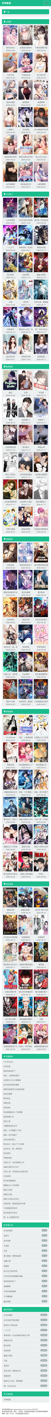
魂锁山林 (41, 447)
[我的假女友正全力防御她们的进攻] (10, 952)
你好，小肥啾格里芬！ (12, 1075)
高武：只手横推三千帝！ (13, 1130)
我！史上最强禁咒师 (11, 1217)
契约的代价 (10, 47)
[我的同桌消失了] (25, 552)
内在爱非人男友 (26, 501)
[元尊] (10, 289)
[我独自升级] (41, 234)
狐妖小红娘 (10, 701)
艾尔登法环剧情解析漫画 (13, 1276)
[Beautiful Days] (41, 144)
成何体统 (10, 619)
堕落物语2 (41, 356)
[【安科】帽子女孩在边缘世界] (41, 897)
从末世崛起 (10, 220)
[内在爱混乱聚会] (25, 462)
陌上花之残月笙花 (11, 1271)
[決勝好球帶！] (25, 897)
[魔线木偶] (10, 897)
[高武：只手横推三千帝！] (25, 779)
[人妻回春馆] (41, 171)
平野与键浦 (10, 529)
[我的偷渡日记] (25, 171)
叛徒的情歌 (26, 529)
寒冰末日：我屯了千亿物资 (13, 1144)
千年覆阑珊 (8, 1296)
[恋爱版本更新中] (25, 35)
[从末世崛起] (10, 207)
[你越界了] (41, 407)
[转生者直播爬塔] (41, 661)
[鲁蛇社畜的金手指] (25, 144)
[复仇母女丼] (10, 344)
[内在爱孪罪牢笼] (10, 489)
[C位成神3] (25, 661)
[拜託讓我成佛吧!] (25, 1006)
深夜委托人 (26, 420)
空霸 (41, 1019)
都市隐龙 (41, 592)
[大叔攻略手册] (10, 434)
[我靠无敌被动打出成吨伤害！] (10, 579)
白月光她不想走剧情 (11, 1320)
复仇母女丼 (10, 356)
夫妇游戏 (25, 129)
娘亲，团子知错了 (41, 792)
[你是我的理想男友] (41, 516)
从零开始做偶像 (10, 1291)
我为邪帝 (10, 274)
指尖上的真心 (10, 474)
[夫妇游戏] (25, 117)
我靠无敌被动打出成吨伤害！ (14, 1089)
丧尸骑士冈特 (10, 1019)
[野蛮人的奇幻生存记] (41, 834)
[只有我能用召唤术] (41, 689)
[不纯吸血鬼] (25, 62)
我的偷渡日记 (26, 184)
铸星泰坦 (10, 329)
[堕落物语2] (41, 344)
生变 (26, 392)
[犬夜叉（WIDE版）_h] (25, 1033)
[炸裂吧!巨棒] (25, 344)
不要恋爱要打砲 (41, 47)
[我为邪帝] (10, 262)
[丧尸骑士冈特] (10, 1006)
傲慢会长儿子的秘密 (11, 1185)
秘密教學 (41, 102)
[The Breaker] (10, 725)
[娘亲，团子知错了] (41, 779)
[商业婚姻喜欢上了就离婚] (25, 752)
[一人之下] (10, 234)
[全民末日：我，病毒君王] (10, 634)
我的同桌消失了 (26, 565)
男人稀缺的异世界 (41, 129)
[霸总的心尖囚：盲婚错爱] (25, 316)
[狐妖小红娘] (10, 689)
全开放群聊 (10, 184)
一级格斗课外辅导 (26, 874)
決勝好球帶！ (26, 910)
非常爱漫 (6, 3)
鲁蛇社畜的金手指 (26, 157)
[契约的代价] (10, 35)
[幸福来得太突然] (10, 144)
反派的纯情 (8, 1230)
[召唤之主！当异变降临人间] (10, 661)
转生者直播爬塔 (41, 674)
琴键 (10, 420)
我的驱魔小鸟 (41, 764)
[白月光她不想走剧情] (25, 207)
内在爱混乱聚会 (26, 474)
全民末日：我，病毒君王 (13, 1148)
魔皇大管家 (41, 274)
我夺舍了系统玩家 (41, 220)
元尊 (10, 302)
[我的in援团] (10, 89)
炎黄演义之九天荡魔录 (12, 1080)
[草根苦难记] (41, 634)
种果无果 (10, 764)
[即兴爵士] (25, 434)
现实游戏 (25, 647)
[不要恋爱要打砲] (41, 35)
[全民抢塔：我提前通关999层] (25, 689)
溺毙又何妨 (26, 846)
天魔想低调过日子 (10, 792)
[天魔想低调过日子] (10, 779)
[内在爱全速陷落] (41, 462)
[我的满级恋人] (41, 489)
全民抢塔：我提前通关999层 (14, 1203)
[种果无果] (10, 752)
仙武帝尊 (25, 274)
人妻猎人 (10, 129)
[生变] (25, 380)
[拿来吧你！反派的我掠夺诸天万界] (25, 234)
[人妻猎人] (10, 117)
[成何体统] (10, 607)
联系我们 (35, 1409)
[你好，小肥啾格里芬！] (25, 725)
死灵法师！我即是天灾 (12, 1370)
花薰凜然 (41, 937)
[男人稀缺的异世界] (41, 117)
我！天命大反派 (41, 329)
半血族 (41, 392)
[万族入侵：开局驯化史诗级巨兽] (41, 806)
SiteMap (29, 1409)
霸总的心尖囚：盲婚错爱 (13, 1381)
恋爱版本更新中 (26, 47)
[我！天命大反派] (41, 316)
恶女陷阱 (7, 1240)
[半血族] (41, 380)
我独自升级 (41, 247)
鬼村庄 (6, 1235)
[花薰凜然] (41, 924)
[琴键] (10, 407)
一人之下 (10, 247)
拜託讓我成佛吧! (26, 1019)
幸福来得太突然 (10, 157)
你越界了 (41, 420)
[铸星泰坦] (10, 316)
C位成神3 (26, 674)
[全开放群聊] (10, 171)
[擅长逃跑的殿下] (41, 979)
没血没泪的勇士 (41, 619)
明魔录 (6, 1266)
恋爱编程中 (26, 937)
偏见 (10, 392)
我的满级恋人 (41, 501)
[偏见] (10, 380)
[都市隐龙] (41, 579)
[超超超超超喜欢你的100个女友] (41, 1033)
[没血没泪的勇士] (41, 607)
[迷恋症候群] (25, 579)
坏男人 (41, 874)
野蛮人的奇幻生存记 (11, 1199)
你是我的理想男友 (41, 529)
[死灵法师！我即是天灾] (41, 289)
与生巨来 (10, 75)
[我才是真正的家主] (10, 861)
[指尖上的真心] (10, 462)
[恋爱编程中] (25, 924)
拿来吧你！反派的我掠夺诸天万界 (17, 1335)
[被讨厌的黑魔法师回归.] (25, 979)
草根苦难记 (41, 647)
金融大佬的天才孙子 (11, 1167)
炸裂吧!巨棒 (25, 356)
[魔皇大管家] (41, 262)
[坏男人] (41, 861)
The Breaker (10, 737)
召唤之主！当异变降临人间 (13, 1162)
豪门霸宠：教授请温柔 (12, 1256)
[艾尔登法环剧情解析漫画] (10, 924)
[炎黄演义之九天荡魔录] (41, 725)
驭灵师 (25, 302)
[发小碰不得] (41, 62)
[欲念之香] (25, 607)
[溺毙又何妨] (25, 834)
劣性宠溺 (10, 565)
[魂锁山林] (41, 434)
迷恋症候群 (26, 592)
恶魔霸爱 (7, 1286)
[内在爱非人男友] (25, 489)
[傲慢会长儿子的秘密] (10, 834)
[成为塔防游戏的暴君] (41, 552)
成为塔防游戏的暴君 (11, 1084)
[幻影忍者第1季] (10, 979)
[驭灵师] (25, 289)
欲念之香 (25, 619)
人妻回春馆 (41, 184)
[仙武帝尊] (25, 262)
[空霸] (41, 1006)
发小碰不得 (41, 75)
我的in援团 (10, 102)
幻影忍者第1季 (10, 991)
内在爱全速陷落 (41, 474)
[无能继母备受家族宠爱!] (25, 952)
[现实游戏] (25, 634)
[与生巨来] (10, 62)
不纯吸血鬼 (26, 75)
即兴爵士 (25, 447)
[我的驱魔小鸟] (41, 752)
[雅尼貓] (41, 952)
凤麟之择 (7, 1261)
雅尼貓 (41, 964)
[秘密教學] (41, 89)
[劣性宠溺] (10, 552)
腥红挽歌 (7, 1301)
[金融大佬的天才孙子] (25, 806)
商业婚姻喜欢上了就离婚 (13, 1112)
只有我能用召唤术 (41, 701)
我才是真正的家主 (10, 874)
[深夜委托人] (25, 407)
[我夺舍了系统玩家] (41, 207)
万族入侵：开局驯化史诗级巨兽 (15, 1171)
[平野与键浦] (10, 516)
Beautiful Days (41, 157)
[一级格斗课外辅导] (25, 861)
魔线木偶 (10, 910)
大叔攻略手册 (10, 447)
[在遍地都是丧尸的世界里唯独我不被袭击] (10, 1033)
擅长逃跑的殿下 (41, 991)
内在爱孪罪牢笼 (10, 501)
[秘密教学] (25, 89)
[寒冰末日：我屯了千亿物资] (10, 806)
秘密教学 (25, 102)
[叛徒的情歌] (25, 516)
